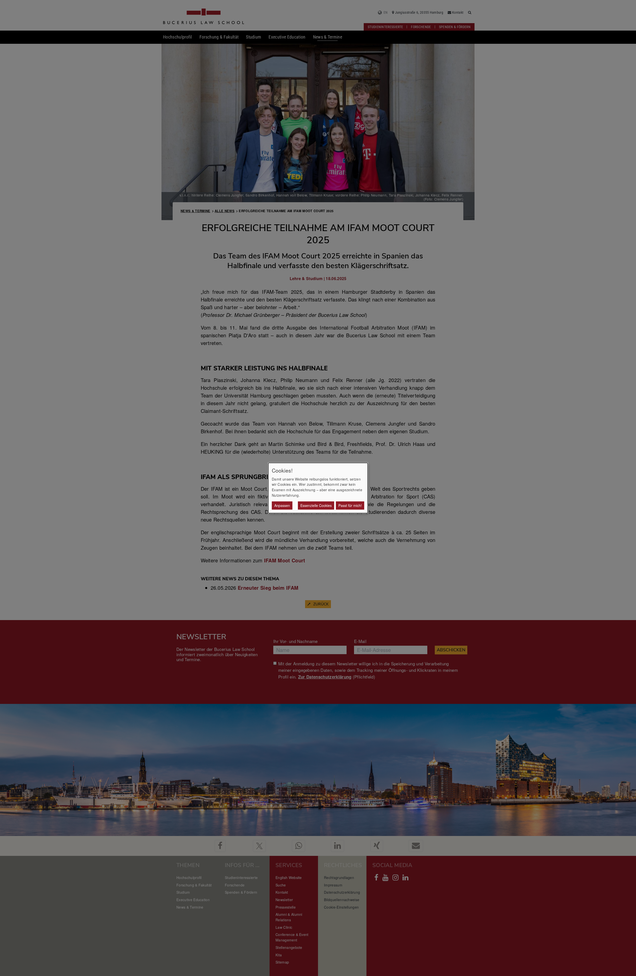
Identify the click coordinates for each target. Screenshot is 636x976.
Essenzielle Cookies (316, 505)
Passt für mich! (350, 505)
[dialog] (318, 488)
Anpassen (282, 505)
